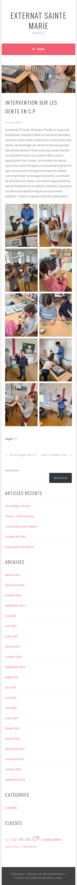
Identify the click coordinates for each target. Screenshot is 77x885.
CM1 (21, 839)
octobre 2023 (13, 769)
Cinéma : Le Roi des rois (19, 516)
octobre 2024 (13, 657)
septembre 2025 (15, 605)
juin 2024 (10, 687)
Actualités (11, 808)
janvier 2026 (12, 575)
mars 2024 (11, 718)
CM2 (28, 839)
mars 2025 (11, 636)
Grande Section (51, 839)
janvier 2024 (12, 738)
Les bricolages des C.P (22, 454)
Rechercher (12, 470)
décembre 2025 (14, 585)
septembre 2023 (15, 779)
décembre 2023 (14, 749)
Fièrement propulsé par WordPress (37, 874)
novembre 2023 (14, 759)
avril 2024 (11, 708)
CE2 (13, 839)
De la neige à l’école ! (18, 506)
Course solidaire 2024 (54, 454)
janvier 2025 (12, 646)
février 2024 (12, 728)
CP (15, 438)
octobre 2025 (13, 595)
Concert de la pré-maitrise (21, 526)
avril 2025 (11, 626)
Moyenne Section (13, 846)
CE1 (7, 839)
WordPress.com (50, 877)
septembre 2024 (15, 667)
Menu (41, 49)
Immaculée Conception (19, 547)
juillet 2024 (11, 677)
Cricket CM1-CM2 (15, 537)
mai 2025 (10, 616)
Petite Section (30, 846)
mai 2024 (10, 698)
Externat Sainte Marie (38, 20)
